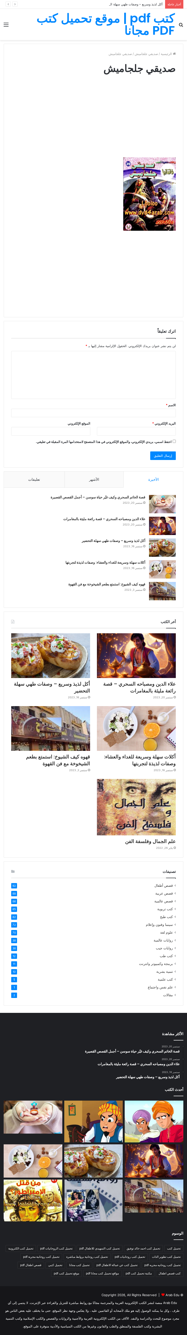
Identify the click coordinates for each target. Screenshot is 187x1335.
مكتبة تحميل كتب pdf (139, 1273)
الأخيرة (153, 479)
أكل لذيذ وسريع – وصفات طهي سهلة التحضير (132, 4)
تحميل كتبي (55, 1265)
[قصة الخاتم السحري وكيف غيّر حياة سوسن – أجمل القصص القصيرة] (162, 504)
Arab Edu (172, 1295)
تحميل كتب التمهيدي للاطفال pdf (99, 1248)
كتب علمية (165, 979)
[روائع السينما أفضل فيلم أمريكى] (93, 1200)
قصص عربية (164, 893)
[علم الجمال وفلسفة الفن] (136, 807)
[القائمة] (6, 26)
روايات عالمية (163, 940)
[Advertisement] (93, 120)
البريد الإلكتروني (164, 423)
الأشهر (94, 479)
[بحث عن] (180, 26)
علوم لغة (166, 932)
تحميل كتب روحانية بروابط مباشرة (87, 1256)
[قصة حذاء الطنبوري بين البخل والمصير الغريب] (93, 1121)
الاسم (171, 405)
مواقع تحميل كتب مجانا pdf (102, 1273)
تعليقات (34, 479)
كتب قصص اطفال (170, 1273)
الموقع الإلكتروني (79, 423)
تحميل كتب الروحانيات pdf (56, 1248)
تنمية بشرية (164, 972)
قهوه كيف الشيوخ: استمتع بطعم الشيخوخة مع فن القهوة (106, 584)
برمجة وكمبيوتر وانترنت (156, 964)
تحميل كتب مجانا (79, 1265)
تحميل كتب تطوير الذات (166, 1256)
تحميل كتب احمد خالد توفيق (143, 1248)
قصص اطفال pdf (30, 1265)
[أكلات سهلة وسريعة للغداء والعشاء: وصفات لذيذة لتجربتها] (162, 569)
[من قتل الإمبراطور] (33, 1200)
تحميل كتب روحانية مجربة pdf (41, 1256)
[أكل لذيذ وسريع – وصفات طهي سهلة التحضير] (162, 547)
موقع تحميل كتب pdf (66, 1273)
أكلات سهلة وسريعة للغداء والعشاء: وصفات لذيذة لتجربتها (105, 562)
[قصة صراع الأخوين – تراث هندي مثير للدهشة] (154, 1121)
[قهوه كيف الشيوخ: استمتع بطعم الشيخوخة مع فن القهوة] (162, 591)
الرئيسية (167, 54)
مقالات (168, 995)
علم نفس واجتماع (160, 987)
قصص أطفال (163, 885)
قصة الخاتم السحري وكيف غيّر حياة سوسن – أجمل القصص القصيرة (98, 497)
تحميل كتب (174, 1248)
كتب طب (166, 956)
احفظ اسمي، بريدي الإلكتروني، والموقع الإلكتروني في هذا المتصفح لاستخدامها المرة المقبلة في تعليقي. (104, 442)
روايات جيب (164, 948)
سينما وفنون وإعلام (159, 925)
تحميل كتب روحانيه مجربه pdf (162, 1265)
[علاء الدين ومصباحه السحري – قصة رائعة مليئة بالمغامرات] (162, 526)
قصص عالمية (163, 901)
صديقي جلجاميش (146, 54)
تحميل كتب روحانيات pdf (130, 1256)
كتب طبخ (166, 917)
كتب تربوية (165, 909)
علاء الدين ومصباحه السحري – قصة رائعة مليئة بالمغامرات (104, 518)
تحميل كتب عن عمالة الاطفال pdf (117, 1265)
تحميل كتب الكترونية (20, 1248)
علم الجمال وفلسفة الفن (150, 841)
